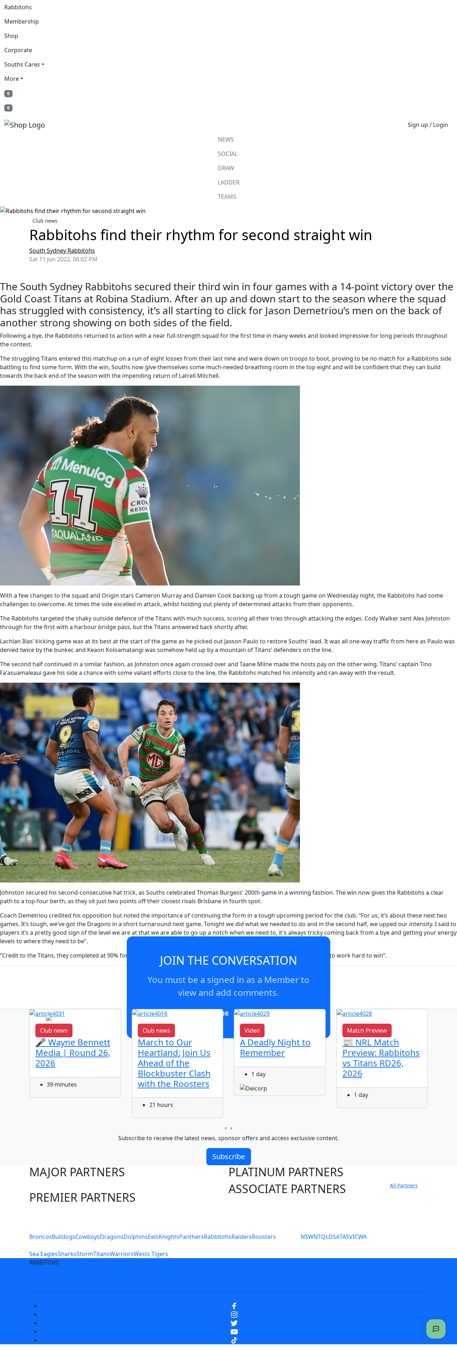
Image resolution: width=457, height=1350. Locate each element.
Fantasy (376, 1280)
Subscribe (228, 1156)
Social (227, 154)
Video (252, 1030)
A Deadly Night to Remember (275, 1047)
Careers (176, 1280)
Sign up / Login (428, 125)
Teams (227, 197)
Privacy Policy (136, 1280)
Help (205, 1280)
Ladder (229, 182)
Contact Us (237, 1280)
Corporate (18, 50)
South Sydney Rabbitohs (62, 250)
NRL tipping (338, 1280)
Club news (44, 220)
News (226, 139)
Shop (11, 36)
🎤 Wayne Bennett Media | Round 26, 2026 (72, 1052)
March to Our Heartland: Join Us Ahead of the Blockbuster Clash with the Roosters (174, 1062)
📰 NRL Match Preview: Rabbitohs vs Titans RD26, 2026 (381, 1057)
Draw (226, 168)
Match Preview (367, 1030)
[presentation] (226, 1127)
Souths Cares (22, 64)
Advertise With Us (287, 1280)
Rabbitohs (18, 7)
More (11, 79)
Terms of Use (89, 1280)
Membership (21, 21)
